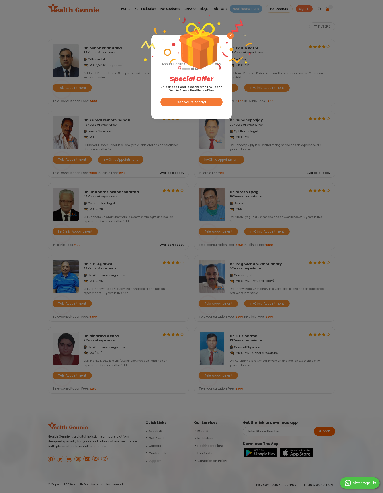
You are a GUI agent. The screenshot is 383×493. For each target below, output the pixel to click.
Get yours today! (191, 102)
